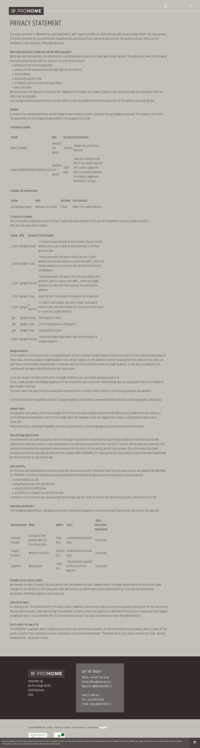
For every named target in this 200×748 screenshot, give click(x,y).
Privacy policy (78, 727)
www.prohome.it (102, 686)
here (62, 744)
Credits (49, 727)
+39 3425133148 (95, 699)
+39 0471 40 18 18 (99, 677)
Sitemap (58, 727)
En (190, 6)
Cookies (67, 727)
